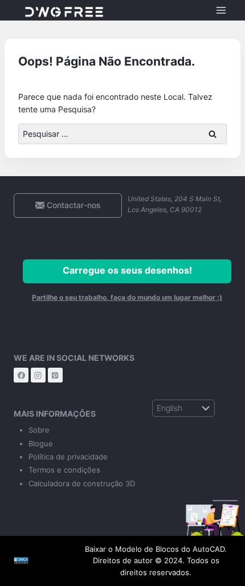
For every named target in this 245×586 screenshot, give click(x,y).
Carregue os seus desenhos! (127, 270)
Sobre (39, 429)
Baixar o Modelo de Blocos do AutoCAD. (156, 549)
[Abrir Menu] (220, 10)
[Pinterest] (55, 375)
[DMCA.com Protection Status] (39, 560)
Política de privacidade (68, 456)
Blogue (40, 443)
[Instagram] (38, 375)
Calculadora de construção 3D (81, 483)
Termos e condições (64, 469)
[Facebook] (21, 375)
